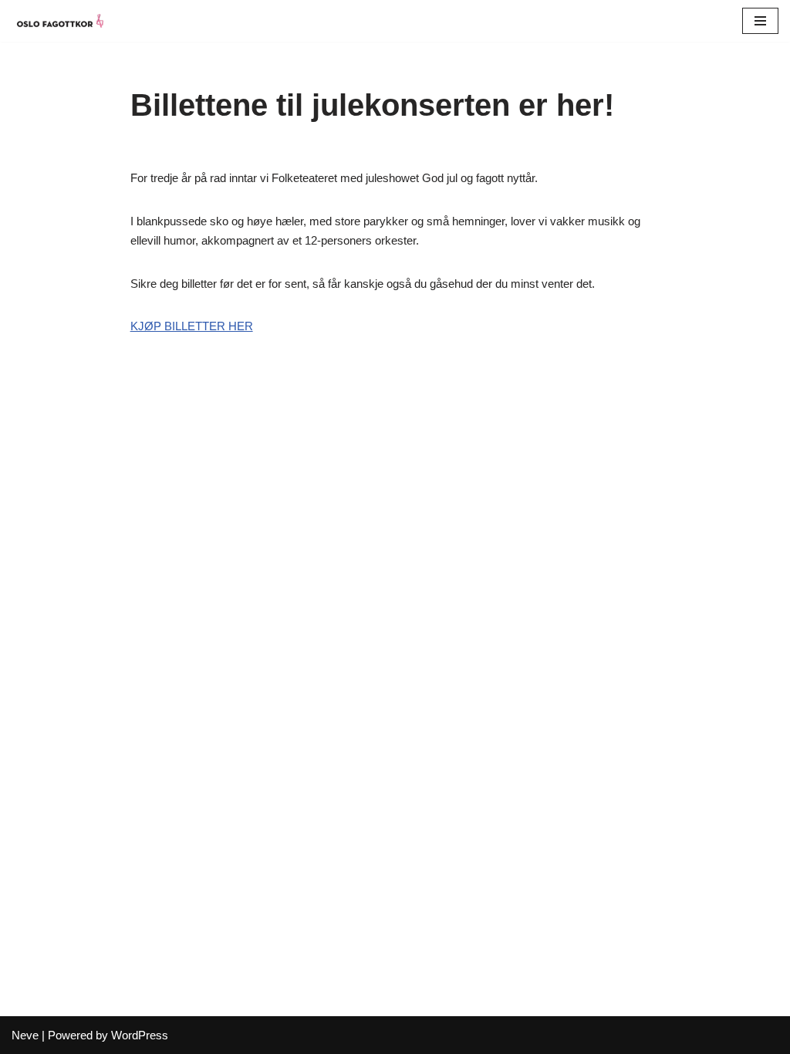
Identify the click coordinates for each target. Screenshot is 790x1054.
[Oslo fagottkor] (58, 21)
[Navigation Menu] (760, 21)
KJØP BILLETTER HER (191, 326)
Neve (25, 1035)
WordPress (139, 1035)
